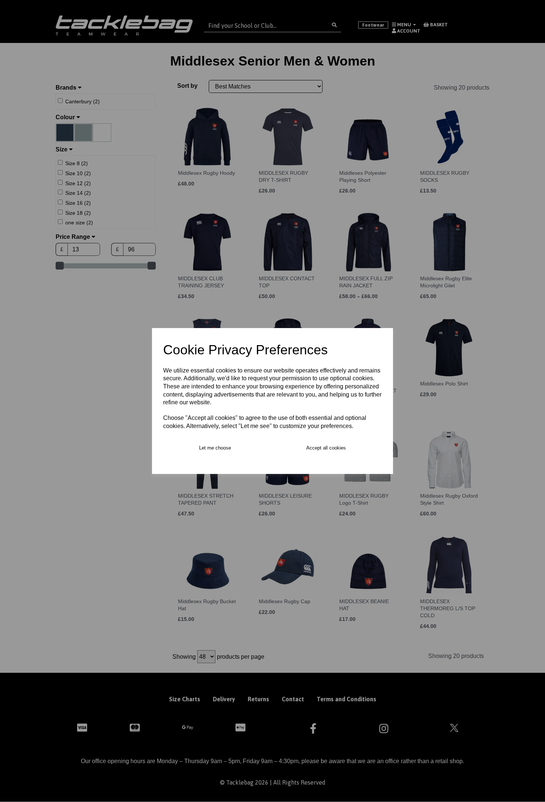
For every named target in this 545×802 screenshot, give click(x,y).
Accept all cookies (326, 448)
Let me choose (215, 448)
